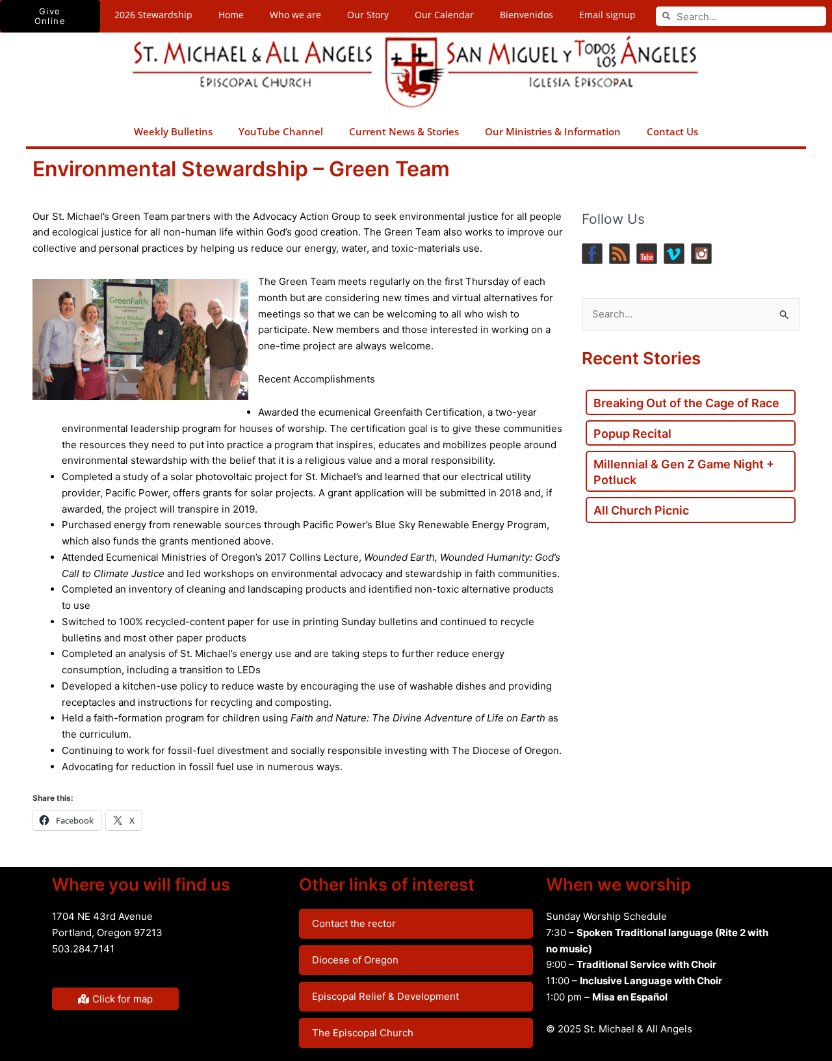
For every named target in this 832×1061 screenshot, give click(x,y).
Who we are (295, 14)
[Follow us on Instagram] (701, 253)
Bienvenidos (526, 14)
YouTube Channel (281, 131)
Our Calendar (444, 14)
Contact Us (672, 131)
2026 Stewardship (153, 14)
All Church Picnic (641, 510)
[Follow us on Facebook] (592, 253)
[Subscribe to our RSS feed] (619, 253)
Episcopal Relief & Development (385, 996)
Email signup (607, 14)
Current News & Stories (404, 131)
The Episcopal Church (362, 1033)
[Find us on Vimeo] (674, 253)
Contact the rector (354, 923)
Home (231, 14)
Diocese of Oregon (355, 960)
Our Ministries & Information (553, 131)
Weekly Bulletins (173, 131)
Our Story (368, 14)
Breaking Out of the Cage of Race (686, 403)
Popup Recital (632, 433)
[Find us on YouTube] (646, 253)
